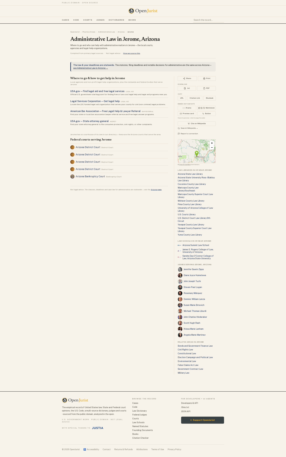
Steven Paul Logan (193, 287)
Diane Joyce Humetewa (195, 275)
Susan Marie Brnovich (194, 305)
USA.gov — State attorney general (89, 121)
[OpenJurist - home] (143, 11)
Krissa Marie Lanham (193, 329)
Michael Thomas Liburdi (195, 311)
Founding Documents (142, 430)
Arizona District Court (88, 147)
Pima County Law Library (189, 204)
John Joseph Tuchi (192, 281)
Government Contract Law (190, 369)
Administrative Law (106, 32)
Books (132, 20)
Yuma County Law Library (190, 235)
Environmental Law (187, 361)
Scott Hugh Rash (192, 323)
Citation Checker (140, 438)
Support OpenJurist (202, 420)
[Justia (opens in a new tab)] (98, 428)
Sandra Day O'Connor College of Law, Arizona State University (198, 257)
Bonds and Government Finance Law (195, 346)
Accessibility (91, 449)
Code (76, 20)
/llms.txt (185, 407)
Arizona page (156, 190)
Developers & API (189, 403)
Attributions (142, 449)
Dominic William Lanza (194, 299)
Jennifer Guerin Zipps (194, 269)
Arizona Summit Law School (195, 245)
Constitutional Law (187, 353)
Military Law (183, 373)
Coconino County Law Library (192, 184)
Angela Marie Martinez (195, 335)
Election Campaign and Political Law (195, 357)
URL (182, 98)
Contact (107, 449)
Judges (100, 20)
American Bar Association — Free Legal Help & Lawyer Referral (105, 111)
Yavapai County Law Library (191, 224)
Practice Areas (89, 32)
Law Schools (138, 422)
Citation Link (195, 98)
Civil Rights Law (185, 349)
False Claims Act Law (188, 365)
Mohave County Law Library (191, 201)
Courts (87, 20)
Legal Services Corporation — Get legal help (95, 101)
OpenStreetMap (185, 164)
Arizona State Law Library (190, 174)
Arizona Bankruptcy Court (90, 176)
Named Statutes (140, 426)
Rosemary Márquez (193, 293)
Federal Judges (139, 415)
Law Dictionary (139, 411)
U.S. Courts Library (186, 214)
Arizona (121, 32)
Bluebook (209, 98)
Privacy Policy (174, 449)
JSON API (185, 411)
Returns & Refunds (123, 449)
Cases (65, 20)
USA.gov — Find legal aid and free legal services (97, 91)
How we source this (131, 53)
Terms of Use (157, 449)
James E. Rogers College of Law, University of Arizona (197, 250)
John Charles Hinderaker (195, 317)
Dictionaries (116, 20)
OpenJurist (75, 32)
